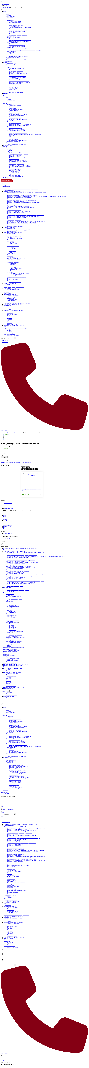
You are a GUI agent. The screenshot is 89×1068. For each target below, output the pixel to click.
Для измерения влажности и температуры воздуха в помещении (22, 195)
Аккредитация (10, 47)
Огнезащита (12, 32)
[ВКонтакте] (12, 461)
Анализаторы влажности (13, 311)
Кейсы (8, 67)
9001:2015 (11, 52)
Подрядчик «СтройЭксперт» (16, 71)
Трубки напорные (11, 253)
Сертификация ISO (11, 51)
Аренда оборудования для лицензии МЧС (16, 59)
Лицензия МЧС (10, 20)
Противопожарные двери (15, 33)
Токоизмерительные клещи (13, 259)
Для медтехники (11, 228)
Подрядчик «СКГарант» (14, 72)
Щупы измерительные (12, 333)
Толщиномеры (10, 241)
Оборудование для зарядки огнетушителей (14, 287)
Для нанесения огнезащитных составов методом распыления (21, 200)
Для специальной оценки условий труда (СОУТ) (18, 229)
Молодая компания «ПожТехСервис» (18, 77)
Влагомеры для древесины (15, 274)
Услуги (5, 19)
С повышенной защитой (12, 299)
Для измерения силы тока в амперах (15, 218)
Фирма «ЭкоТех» (13, 89)
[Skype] (8, 461)
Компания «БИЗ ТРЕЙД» (15, 86)
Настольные (12, 265)
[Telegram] (10, 461)
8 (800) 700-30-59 (5, 4)
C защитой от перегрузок (15, 268)
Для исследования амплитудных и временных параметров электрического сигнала (26, 192)
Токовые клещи (7, 305)
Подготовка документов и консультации (15, 46)
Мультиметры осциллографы (16, 270)
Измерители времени (12, 324)
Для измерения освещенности (14, 210)
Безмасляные (10, 285)
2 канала (9, 309)
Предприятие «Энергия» (15, 83)
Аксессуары (7, 329)
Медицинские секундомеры (16, 238)
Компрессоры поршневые (10, 283)
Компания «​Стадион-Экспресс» (16, 79)
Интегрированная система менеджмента (18, 56)
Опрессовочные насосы (15, 282)
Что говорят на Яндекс (11, 63)
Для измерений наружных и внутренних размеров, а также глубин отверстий (25, 215)
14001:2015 (11, 53)
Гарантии (8, 15)
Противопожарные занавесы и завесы (18, 30)
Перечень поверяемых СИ (15, 38)
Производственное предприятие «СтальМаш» (20, 82)
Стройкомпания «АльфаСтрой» (16, 68)
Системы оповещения (14, 26)
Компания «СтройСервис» (15, 90)
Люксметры (10, 315)
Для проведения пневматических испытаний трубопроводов (21, 223)
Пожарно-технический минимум (17, 45)
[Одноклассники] (6, 461)
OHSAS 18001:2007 (13, 55)
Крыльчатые (12, 257)
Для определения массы (12, 198)
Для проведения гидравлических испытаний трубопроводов (21, 222)
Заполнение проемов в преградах (17, 31)
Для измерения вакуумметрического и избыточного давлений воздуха (23, 202)
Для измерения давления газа (14, 220)
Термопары (9, 331)
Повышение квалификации (15, 43)
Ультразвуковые (13, 243)
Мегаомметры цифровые (13, 275)
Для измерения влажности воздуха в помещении (18, 211)
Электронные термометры (13, 246)
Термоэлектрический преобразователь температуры (19, 206)
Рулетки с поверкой (11, 234)
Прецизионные (13, 267)
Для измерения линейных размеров (15, 213)
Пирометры (9, 318)
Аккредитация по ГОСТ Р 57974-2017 (18, 48)
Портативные (12, 263)
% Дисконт (6, 292)
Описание (3, 462)
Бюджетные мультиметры (13, 295)
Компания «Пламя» (13, 78)
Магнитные (12, 242)
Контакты (5, 93)
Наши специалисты (10, 16)
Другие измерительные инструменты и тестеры (15, 328)
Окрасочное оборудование (13, 289)
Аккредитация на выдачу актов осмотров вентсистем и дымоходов (25, 50)
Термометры (10, 320)
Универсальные (13, 269)
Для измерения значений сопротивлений (16, 217)
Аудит (7, 58)
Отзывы (5, 62)
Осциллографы (10, 261)
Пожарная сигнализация (15, 22)
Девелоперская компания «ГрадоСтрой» (18, 69)
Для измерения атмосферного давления (16, 203)
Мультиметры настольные (10, 301)
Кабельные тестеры (8, 326)
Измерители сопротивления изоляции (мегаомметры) (17, 303)
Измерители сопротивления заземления (16, 277)
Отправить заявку (5, 2)
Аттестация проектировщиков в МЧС (15, 57)
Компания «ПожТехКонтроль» (16, 92)
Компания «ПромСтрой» (15, 84)
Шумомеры (9, 239)
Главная (2, 432)
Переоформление (10, 36)
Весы (8, 278)
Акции (7, 14)
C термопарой (12, 248)
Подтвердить (4, 1066)
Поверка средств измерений (13, 37)
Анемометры (10, 256)
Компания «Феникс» (14, 74)
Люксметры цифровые (12, 279)
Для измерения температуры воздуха (15, 212)
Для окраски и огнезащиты (10, 288)
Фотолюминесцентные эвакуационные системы (20, 27)
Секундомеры (10, 237)
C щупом (11, 247)
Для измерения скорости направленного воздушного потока (21, 207)
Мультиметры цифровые (13, 262)
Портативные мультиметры (13, 297)
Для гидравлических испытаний (14, 280)
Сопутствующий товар (9, 334)
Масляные (9, 284)
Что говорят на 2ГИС (11, 64)
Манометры (10, 249)
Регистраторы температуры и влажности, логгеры (21, 273)
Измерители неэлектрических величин (13, 310)
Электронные (12, 251)
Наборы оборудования (9, 227)
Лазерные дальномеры (12, 254)
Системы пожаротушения (15, 21)
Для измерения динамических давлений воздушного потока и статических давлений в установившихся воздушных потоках (36, 196)
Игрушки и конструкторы (12, 432)
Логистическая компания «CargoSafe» (18, 73)
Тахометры (9, 319)
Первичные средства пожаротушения (18, 35)
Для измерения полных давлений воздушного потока (19, 197)
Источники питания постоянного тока (16, 258)
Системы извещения (14, 28)
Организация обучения (12, 42)
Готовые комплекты (9, 190)
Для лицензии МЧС (11, 231)
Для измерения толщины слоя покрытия (16, 201)
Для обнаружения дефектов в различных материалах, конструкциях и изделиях (26, 221)
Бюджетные (12, 264)
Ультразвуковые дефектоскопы (14, 236)
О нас (4, 11)
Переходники (10, 330)
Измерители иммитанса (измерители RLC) (14, 325)
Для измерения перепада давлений (15, 208)
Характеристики (9, 462)
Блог (7, 12)
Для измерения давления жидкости (15, 226)
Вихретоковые (13, 244)
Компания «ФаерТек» (14, 88)
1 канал (8, 308)
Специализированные (12, 300)
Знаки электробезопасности (13, 335)
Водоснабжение (12, 23)
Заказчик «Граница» (13, 87)
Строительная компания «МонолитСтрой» (19, 81)
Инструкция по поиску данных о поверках (19, 41)
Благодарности (9, 66)
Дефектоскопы (7, 293)
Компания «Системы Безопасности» (17, 76)
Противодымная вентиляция (16, 25)
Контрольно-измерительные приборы (13, 232)
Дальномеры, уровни (12, 314)
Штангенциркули (11, 233)
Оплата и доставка (7, 61)
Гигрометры (10, 272)
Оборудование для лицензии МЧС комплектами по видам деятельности (21, 189)
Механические (13, 252)
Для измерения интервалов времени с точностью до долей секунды (23, 216)
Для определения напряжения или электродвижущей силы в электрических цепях (26, 225)
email (8, 508)
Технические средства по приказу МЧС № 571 (15, 191)
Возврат (29, 462)
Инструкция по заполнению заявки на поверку (20, 40)
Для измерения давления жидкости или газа (17, 194)
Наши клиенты (9, 17)
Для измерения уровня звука (13, 205)
